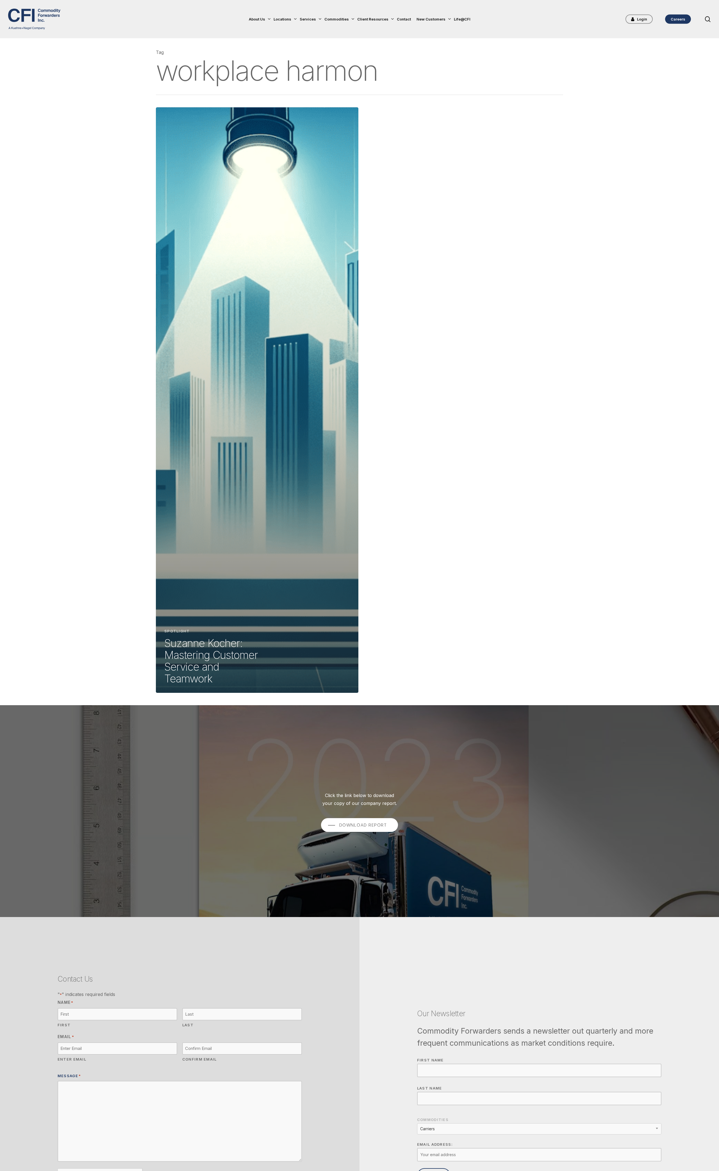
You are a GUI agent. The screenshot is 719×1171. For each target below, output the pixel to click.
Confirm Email (199, 1059)
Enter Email (72, 1059)
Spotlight (177, 631)
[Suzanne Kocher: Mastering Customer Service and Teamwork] (257, 400)
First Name (430, 1060)
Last (188, 1025)
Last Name (429, 1088)
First (64, 1025)
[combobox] (539, 1128)
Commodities (433, 1119)
